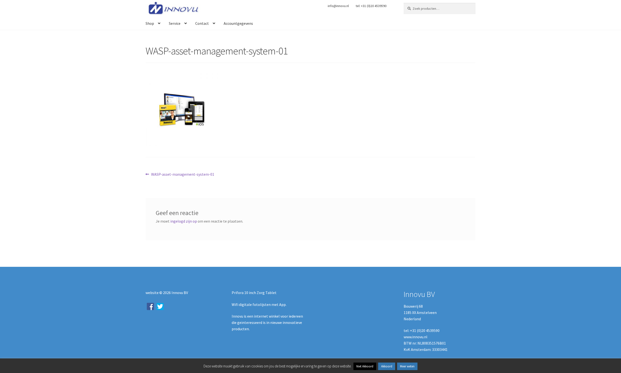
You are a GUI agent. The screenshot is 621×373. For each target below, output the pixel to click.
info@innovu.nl (338, 6)
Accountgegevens (238, 23)
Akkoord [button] (386, 366)
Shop (150, 23)
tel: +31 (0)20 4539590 (371, 6)
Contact (202, 23)
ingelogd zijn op (183, 221)
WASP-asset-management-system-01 (182, 175)
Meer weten (407, 366)
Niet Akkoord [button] (364, 366)
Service (174, 23)
